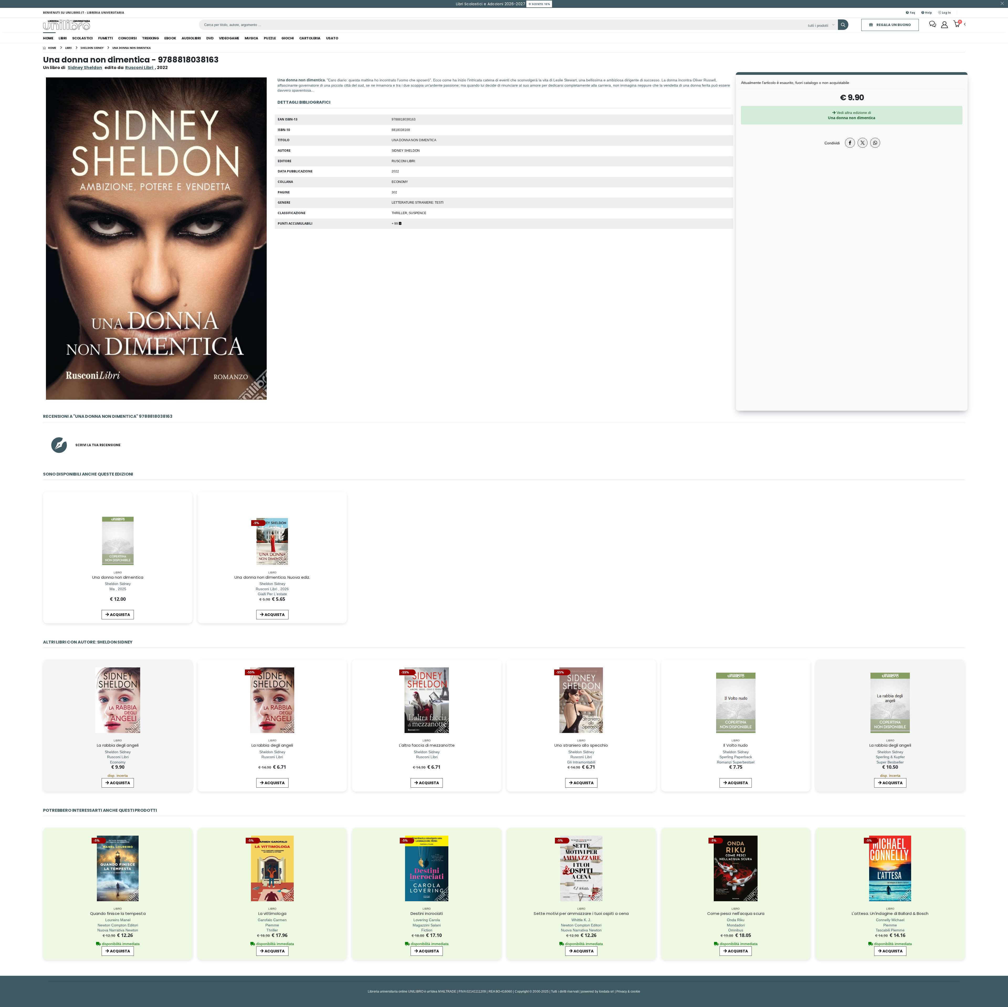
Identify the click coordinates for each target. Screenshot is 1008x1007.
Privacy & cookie (628, 991)
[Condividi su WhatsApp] (875, 143)
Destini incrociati (427, 913)
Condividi (832, 142)
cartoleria (310, 38)
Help (928, 12)
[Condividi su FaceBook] (850, 143)
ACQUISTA (120, 614)
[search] (843, 24)
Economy (400, 182)
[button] (959, 24)
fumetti (105, 38)
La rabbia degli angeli (118, 745)
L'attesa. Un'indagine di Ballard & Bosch (890, 913)
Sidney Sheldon (85, 68)
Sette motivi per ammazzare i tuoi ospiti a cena (581, 913)
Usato (332, 38)
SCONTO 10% (540, 4)
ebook (170, 38)
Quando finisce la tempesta (118, 913)
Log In (946, 12)
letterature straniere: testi (417, 202)
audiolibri (191, 38)
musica (251, 38)
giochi (287, 38)
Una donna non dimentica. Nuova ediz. (272, 577)
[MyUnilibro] (944, 25)
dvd (210, 38)
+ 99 (395, 223)
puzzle (270, 38)
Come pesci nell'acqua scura (735, 913)
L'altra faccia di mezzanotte (427, 745)
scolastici (82, 38)
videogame (229, 38)
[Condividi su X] (863, 143)
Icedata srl (606, 991)
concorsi (127, 38)
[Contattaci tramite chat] (932, 25)
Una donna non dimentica (117, 577)
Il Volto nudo (735, 745)
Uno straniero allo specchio (581, 745)
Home (48, 38)
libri (63, 38)
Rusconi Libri (403, 161)
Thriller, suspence (409, 213)
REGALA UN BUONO (893, 24)
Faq (912, 12)
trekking (150, 38)
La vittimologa (272, 913)
